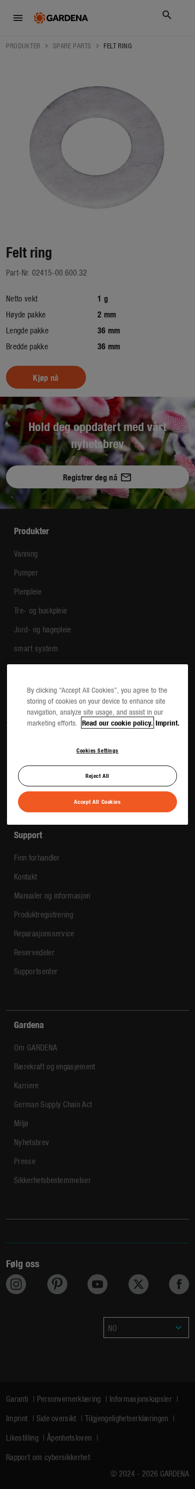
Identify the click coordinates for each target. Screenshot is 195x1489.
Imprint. (168, 723)
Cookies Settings (97, 750)
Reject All (98, 775)
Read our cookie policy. (117, 723)
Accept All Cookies (97, 801)
